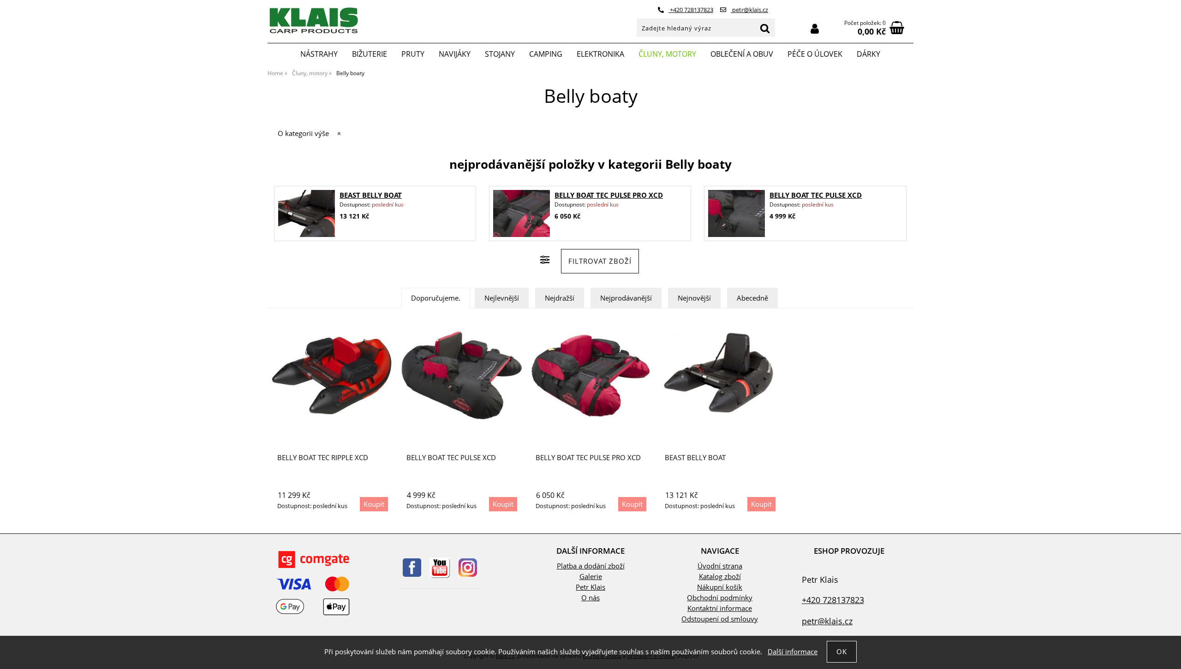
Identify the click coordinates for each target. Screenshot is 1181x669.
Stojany (500, 54)
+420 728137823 (690, 10)
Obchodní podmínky (719, 598)
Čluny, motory (667, 54)
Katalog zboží (720, 576)
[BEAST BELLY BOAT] (306, 213)
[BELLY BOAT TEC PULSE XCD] (737, 213)
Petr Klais (590, 587)
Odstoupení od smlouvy (719, 619)
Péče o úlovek (814, 54)
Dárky (868, 54)
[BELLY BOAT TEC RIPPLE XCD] (332, 375)
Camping (545, 54)
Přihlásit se (815, 29)
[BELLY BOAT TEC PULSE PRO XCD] (521, 213)
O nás (590, 598)
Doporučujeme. (435, 298)
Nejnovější (694, 298)
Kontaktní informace (719, 608)
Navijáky (455, 54)
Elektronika (600, 54)
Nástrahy (319, 54)
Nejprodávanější (626, 298)
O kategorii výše (303, 133)
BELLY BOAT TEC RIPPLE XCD (322, 458)
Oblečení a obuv (741, 54)
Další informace (792, 652)
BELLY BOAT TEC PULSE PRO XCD (609, 195)
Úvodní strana (720, 566)
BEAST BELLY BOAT (371, 195)
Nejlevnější (501, 298)
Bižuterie (369, 54)
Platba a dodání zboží (591, 566)
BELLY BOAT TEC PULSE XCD (815, 195)
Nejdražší (559, 298)
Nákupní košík (719, 587)
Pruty (412, 54)
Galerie (590, 576)
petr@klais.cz (749, 10)
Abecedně (752, 298)
